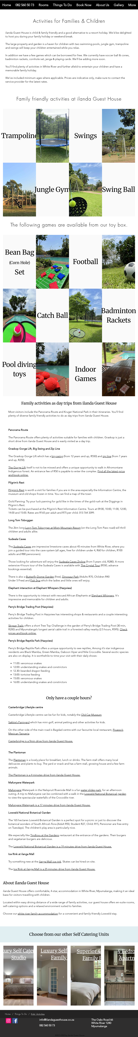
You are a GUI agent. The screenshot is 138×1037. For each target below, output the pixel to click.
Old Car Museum (91, 714)
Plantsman (19, 760)
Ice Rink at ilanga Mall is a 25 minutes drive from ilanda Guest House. (54, 869)
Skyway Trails (16, 625)
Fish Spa (35, 580)
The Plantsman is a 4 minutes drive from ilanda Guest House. (44, 775)
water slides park (91, 790)
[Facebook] (15, 1020)
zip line (107, 456)
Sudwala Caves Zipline (72, 561)
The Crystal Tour (90, 565)
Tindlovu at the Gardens (44, 835)
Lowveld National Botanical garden (105, 793)
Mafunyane (14, 790)
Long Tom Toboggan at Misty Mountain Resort (53, 527)
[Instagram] (8, 1020)
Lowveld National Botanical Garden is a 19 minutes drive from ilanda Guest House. (62, 846)
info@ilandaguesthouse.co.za (56, 1019)
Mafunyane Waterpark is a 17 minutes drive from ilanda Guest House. (49, 805)
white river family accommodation (38, 913)
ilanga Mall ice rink (50, 861)
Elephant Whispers (103, 595)
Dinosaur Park (70, 576)
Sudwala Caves (22, 546)
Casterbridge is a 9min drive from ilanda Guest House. (40, 741)
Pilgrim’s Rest (16, 490)
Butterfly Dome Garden (40, 576)
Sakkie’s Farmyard (19, 722)
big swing (57, 456)
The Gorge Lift (17, 467)
